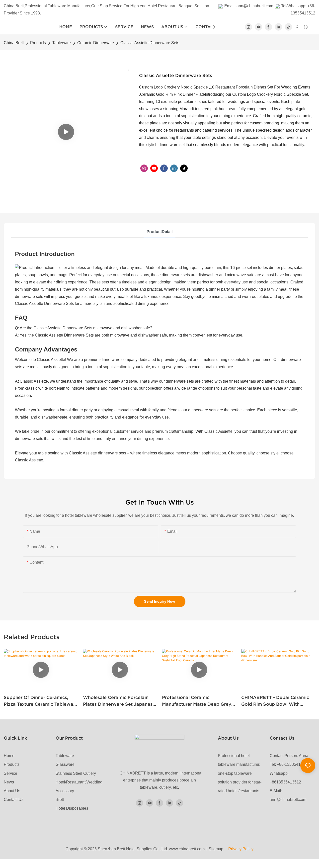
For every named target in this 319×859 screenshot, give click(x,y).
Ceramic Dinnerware (95, 43)
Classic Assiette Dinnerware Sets (149, 43)
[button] (213, 27)
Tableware (61, 43)
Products (38, 43)
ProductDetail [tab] (159, 232)
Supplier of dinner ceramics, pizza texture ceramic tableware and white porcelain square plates (41, 701)
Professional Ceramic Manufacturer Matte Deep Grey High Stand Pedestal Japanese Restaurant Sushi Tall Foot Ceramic (196, 701)
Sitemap (217, 849)
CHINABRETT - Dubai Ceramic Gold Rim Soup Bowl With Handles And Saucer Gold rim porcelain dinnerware (275, 701)
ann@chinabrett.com (255, 6)
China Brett (14, 43)
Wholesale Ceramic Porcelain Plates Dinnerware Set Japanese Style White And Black (119, 701)
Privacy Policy (240, 849)
